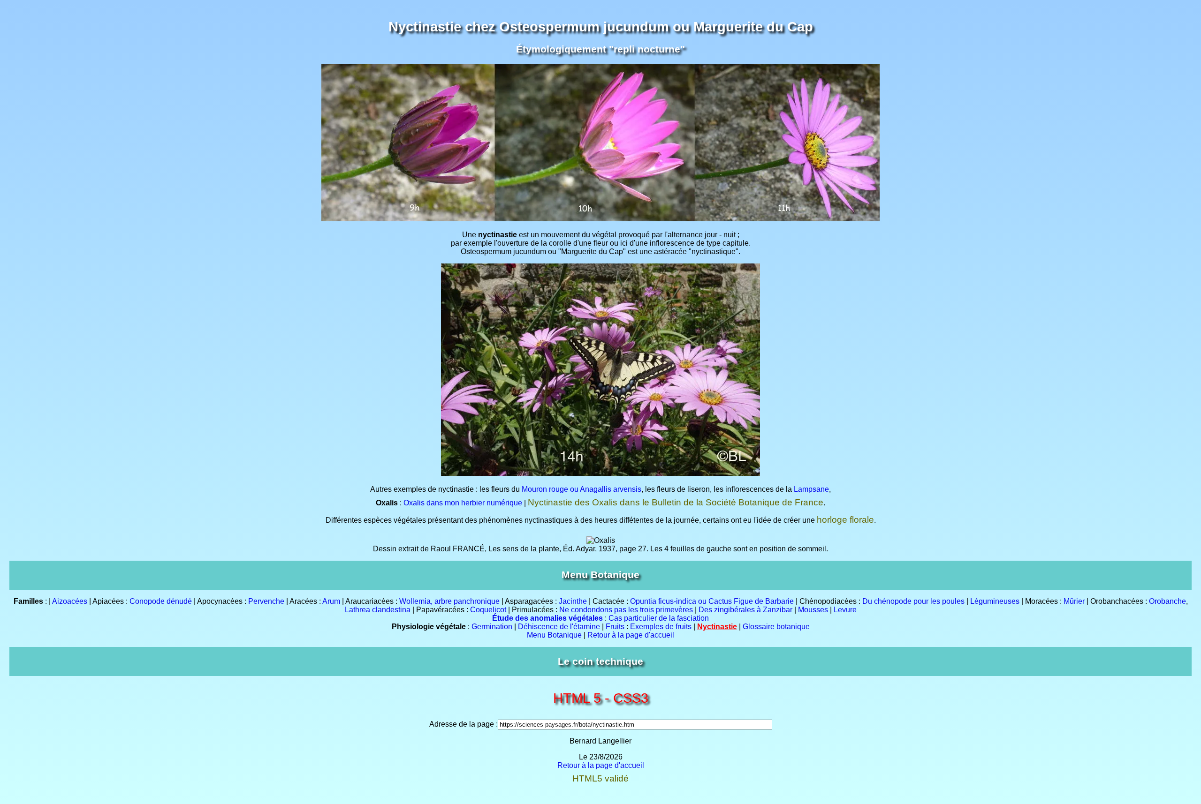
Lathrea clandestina (377, 610)
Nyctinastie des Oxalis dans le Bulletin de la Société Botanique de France (675, 502)
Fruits (615, 627)
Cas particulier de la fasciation (658, 618)
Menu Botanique (554, 635)
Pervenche (266, 601)
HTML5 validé (600, 778)
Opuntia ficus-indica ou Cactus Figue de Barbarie (712, 601)
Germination (491, 627)
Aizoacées (69, 601)
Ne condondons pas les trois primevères (626, 610)
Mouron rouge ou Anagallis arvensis (581, 489)
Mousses (813, 610)
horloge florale (845, 520)
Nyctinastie (717, 627)
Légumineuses (994, 601)
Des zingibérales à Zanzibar (745, 610)
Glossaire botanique (776, 627)
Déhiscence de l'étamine (559, 627)
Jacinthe (573, 601)
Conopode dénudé (160, 601)
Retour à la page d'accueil (630, 635)
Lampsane (811, 489)
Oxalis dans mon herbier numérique (462, 503)
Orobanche (1167, 601)
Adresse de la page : (463, 724)
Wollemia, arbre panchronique (449, 601)
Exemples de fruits (661, 627)
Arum (331, 601)
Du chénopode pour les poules (913, 601)
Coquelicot (488, 610)
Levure (845, 610)
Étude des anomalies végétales (547, 618)
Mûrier (1074, 601)
